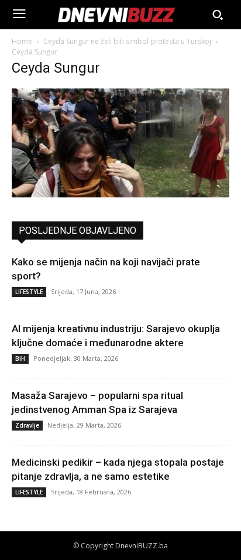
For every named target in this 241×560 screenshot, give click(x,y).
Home (22, 41)
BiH (20, 358)
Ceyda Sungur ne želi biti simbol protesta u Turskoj (127, 41)
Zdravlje (27, 425)
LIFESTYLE (29, 292)
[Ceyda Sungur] (120, 194)
